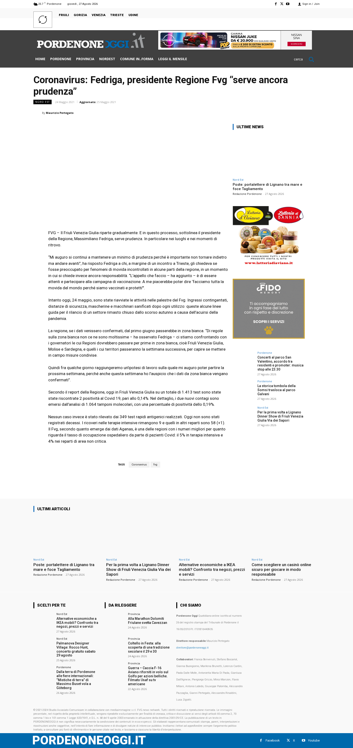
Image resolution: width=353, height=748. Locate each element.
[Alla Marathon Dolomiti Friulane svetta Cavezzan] (115, 622)
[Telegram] (303, 112)
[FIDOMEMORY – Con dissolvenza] (269, 337)
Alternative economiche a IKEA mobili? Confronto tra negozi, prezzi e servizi (212, 569)
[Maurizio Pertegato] (37, 112)
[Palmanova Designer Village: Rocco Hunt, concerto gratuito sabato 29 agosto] (43, 647)
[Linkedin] (270, 112)
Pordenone (264, 352)
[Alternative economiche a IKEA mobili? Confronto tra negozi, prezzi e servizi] (213, 535)
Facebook (273, 740)
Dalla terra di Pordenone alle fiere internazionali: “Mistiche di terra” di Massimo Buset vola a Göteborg (75, 680)
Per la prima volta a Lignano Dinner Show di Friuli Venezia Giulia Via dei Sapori (280, 416)
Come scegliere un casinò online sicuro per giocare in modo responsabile (281, 569)
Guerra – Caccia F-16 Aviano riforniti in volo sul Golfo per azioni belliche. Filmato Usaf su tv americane (148, 676)
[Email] (281, 112)
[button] (307, 59)
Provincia (134, 614)
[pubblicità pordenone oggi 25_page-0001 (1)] (269, 264)
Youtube (314, 740)
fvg (155, 464)
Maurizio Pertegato (59, 113)
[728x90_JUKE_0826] (235, 48)
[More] (315, 112)
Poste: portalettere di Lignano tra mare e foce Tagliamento (63, 567)
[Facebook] (276, 4)
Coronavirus (139, 464)
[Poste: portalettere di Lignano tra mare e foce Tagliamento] (269, 154)
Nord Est (42, 102)
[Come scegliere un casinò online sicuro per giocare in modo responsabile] (286, 535)
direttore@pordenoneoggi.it (192, 647)
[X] (282, 4)
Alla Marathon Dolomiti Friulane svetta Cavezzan (147, 621)
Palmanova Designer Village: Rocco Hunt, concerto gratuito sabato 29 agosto (76, 649)
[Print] (292, 112)
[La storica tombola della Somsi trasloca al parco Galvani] (243, 390)
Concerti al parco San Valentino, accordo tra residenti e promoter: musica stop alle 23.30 (280, 363)
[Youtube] (288, 4)
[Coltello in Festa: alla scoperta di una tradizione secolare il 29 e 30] (115, 647)
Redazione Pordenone (247, 194)
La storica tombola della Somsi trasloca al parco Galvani (276, 390)
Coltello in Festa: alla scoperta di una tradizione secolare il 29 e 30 (149, 647)
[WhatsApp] (259, 112)
